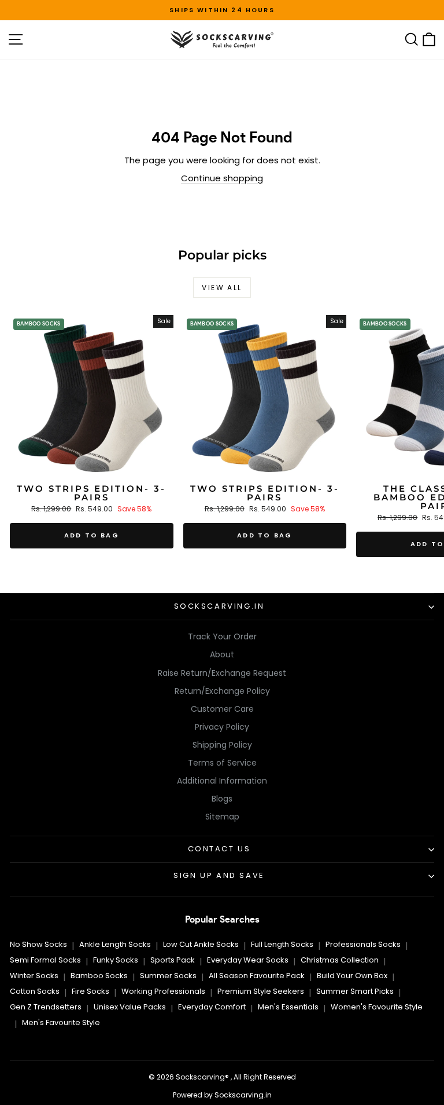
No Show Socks (38, 944)
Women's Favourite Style (377, 1006)
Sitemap (222, 816)
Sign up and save (219, 875)
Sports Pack (172, 959)
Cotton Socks (35, 991)
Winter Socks (34, 975)
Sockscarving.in (219, 606)
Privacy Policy (222, 727)
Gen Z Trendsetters (46, 1006)
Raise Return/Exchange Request (222, 673)
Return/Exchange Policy (222, 691)
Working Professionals (163, 991)
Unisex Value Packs (130, 1006)
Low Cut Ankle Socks (201, 944)
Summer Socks (168, 975)
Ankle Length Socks (115, 944)
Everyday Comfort (212, 1006)
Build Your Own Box (352, 975)
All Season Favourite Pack (257, 975)
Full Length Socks (282, 944)
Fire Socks (90, 991)
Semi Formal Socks (45, 959)
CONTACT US (219, 848)
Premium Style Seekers (260, 991)
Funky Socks (115, 959)
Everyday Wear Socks (247, 959)
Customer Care (222, 709)
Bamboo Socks (99, 975)
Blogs (222, 798)
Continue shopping (222, 178)
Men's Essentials (288, 1006)
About (222, 654)
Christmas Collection (340, 959)
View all (222, 287)
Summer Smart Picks (355, 991)
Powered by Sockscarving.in (222, 1095)
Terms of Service (222, 763)
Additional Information (222, 780)
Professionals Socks (363, 944)
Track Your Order (222, 636)
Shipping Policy (222, 745)
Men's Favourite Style (61, 1022)
